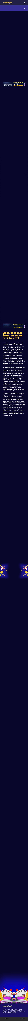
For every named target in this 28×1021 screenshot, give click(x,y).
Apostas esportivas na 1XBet (12, 988)
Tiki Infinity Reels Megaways (11, 306)
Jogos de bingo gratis (18, 748)
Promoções (12, 472)
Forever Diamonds (11, 145)
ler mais (9, 649)
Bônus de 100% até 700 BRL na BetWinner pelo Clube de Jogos (14, 433)
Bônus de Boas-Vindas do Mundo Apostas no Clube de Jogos (12, 493)
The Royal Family (11, 270)
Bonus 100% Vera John (10, 560)
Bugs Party (10, 234)
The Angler (10, 163)
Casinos (13, 646)
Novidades (13, 851)
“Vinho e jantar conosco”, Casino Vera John (12, 583)
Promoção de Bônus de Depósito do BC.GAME (13, 538)
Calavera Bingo (11, 109)
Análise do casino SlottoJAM (13, 644)
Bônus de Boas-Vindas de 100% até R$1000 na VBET (13, 516)
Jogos (12, 748)
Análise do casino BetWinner (13, 703)
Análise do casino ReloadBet (13, 674)
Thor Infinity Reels (11, 288)
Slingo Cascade (11, 199)
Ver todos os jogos (14, 313)
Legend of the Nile (11, 252)
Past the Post (10, 181)
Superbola (9, 217)
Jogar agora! (6, 65)
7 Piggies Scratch (11, 128)
